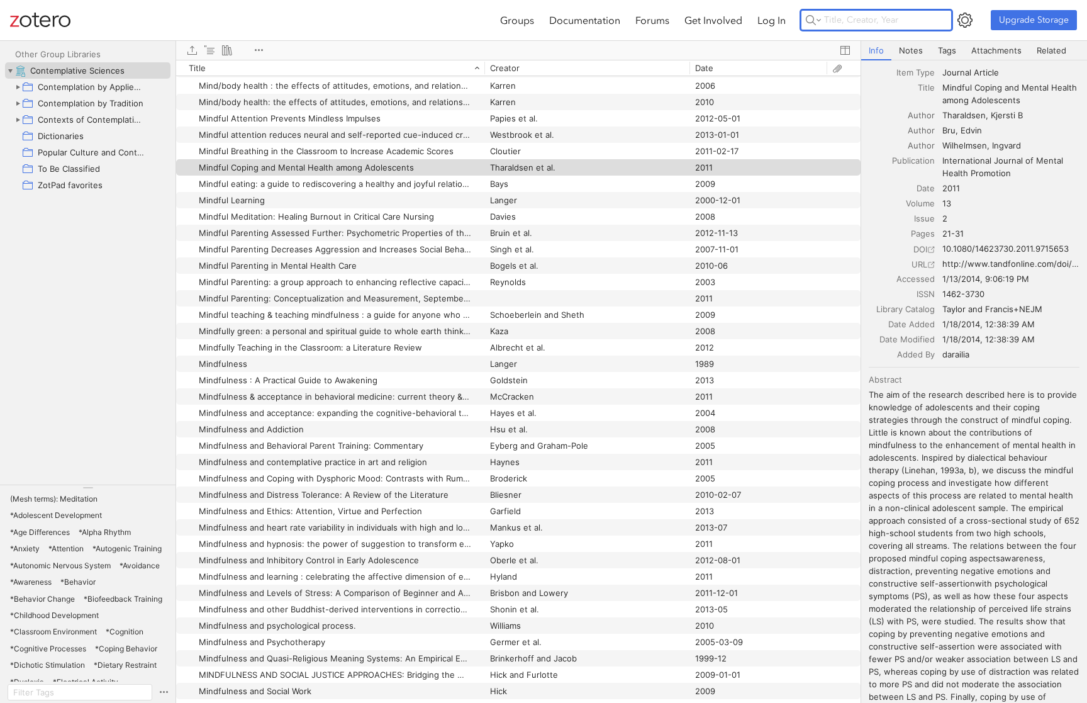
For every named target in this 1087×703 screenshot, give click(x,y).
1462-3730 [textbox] (963, 294)
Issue (924, 218)
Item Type (915, 72)
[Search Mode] (813, 20)
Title (926, 87)
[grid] (518, 381)
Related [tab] (1051, 50)
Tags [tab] (947, 50)
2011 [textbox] (951, 188)
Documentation (584, 20)
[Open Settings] (965, 20)
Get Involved (713, 20)
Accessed (915, 279)
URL (919, 264)
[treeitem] (87, 70)
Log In (771, 20)
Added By (916, 354)
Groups (517, 20)
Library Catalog (905, 309)
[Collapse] (10, 70)
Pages (923, 233)
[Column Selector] (845, 50)
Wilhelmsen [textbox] (964, 145)
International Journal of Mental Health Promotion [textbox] (1004, 166)
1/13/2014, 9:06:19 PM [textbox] (985, 279)
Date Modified (907, 339)
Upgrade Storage (1034, 19)
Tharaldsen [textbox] (964, 115)
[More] (258, 50)
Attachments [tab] (996, 50)
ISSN (926, 294)
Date (926, 188)
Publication (913, 160)
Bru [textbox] (949, 130)
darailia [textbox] (955, 354)
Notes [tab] (911, 50)
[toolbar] (518, 50)
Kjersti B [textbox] (1007, 115)
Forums (652, 20)
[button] (53, 499)
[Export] (192, 50)
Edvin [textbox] (971, 130)
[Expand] (18, 87)
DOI (920, 249)
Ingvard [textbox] (1006, 145)
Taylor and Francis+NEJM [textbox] (992, 309)
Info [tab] (876, 50)
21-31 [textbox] (953, 233)
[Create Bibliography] (227, 50)
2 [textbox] (944, 218)
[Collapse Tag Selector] (88, 487)
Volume (920, 203)
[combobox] (1010, 72)
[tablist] (974, 50)
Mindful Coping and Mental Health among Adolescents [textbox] (1010, 93)
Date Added (911, 324)
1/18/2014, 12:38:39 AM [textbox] (988, 324)
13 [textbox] (946, 203)
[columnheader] (330, 68)
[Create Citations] (209, 50)
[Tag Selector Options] (163, 692)
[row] (518, 68)
